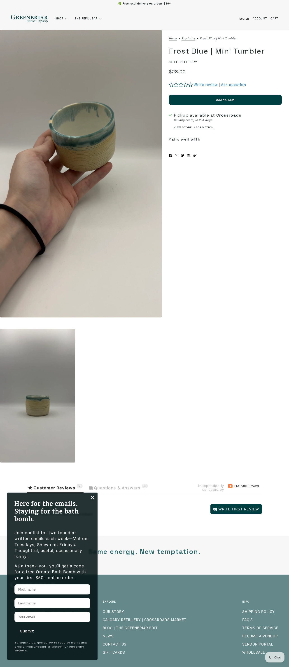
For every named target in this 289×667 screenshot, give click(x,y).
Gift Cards (114, 652)
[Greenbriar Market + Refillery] (29, 19)
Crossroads (228, 115)
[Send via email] (188, 155)
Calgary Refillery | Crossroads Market (144, 620)
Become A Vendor (260, 636)
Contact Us (114, 644)
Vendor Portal (257, 644)
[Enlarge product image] (81, 173)
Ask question (233, 84)
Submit (27, 631)
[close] (92, 497)
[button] (194, 155)
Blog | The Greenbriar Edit (130, 628)
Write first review (238, 509)
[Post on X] (176, 155)
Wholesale (253, 652)
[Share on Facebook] (170, 155)
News (108, 636)
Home (173, 38)
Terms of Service (260, 628)
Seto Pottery (183, 62)
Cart (274, 18)
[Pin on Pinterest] (182, 155)
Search (244, 18)
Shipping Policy (258, 612)
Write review (206, 84)
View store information (193, 127)
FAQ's (247, 620)
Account (260, 18)
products (188, 38)
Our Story (113, 612)
